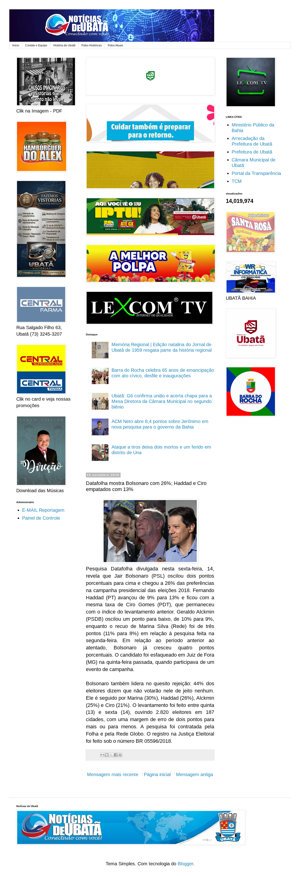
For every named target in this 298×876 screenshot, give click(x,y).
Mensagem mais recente (112, 774)
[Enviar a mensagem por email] (102, 755)
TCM (237, 181)
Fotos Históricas (91, 45)
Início (15, 45)
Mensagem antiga (194, 774)
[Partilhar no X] (111, 755)
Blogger (185, 863)
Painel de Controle (41, 518)
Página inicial (157, 774)
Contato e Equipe (36, 45)
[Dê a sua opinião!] (107, 755)
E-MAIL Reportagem (43, 510)
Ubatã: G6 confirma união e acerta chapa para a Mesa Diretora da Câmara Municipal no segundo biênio (162, 401)
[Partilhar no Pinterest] (120, 755)
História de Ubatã (64, 45)
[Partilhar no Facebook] (115, 755)
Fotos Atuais (115, 45)
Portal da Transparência (256, 173)
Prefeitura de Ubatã (252, 151)
